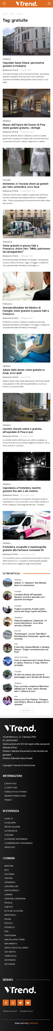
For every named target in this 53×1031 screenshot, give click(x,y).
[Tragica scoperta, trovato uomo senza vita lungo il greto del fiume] (7, 609)
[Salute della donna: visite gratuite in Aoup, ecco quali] (26, 348)
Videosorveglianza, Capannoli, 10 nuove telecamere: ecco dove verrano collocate (30, 623)
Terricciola (10, 956)
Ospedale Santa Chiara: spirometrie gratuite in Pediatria (23, 64)
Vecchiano (9, 964)
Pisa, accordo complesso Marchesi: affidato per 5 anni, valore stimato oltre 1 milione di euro (31, 688)
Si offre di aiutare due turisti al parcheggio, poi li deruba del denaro (32, 675)
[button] (49, 3)
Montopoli (10, 915)
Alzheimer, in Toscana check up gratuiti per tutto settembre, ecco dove (25, 185)
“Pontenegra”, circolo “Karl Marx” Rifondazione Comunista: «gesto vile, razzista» (32, 636)
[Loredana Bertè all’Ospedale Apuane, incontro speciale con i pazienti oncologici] (7, 595)
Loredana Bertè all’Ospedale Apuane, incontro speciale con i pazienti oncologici (29, 597)
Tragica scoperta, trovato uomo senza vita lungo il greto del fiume (30, 610)
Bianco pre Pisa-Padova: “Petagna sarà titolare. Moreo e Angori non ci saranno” (31, 702)
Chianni (8, 894)
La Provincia (10, 830)
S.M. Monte (10, 951)
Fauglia (8, 902)
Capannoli (18, 617)
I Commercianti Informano (18, 843)
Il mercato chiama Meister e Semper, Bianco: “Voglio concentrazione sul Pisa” (32, 649)
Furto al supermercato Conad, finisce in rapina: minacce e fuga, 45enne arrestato (32, 662)
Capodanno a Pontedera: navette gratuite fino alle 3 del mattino (22, 489)
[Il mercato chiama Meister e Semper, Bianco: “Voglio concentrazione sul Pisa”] (7, 648)
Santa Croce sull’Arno (16, 947)
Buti (6, 870)
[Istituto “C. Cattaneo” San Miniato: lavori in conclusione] (7, 582)
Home (5, 14)
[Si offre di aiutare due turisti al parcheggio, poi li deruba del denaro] (7, 674)
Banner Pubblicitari (15, 795)
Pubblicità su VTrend (15, 791)
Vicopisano (10, 960)
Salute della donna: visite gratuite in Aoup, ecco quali (24, 371)
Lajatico (8, 906)
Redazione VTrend (10, 70)
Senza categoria (21, 657)
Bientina (8, 866)
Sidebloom (33, 1023)
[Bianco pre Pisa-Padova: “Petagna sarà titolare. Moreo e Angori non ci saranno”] (7, 700)
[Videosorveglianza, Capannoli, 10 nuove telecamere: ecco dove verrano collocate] (7, 621)
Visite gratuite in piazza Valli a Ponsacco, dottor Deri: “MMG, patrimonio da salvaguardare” (26, 248)
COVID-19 (8, 818)
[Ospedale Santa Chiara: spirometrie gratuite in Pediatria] (26, 41)
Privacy (8, 800)
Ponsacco (7, 242)
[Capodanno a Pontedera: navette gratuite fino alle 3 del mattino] (26, 466)
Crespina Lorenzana (15, 898)
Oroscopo (9, 847)
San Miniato (10, 943)
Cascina (8, 878)
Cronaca (7, 59)
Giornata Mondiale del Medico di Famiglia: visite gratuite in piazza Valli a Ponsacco (26, 310)
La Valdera (10, 822)
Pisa (15, 644)
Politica (17, 631)
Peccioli (8, 923)
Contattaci (10, 783)
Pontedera (10, 935)
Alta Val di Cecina (13, 911)
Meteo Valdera (12, 826)
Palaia (7, 919)
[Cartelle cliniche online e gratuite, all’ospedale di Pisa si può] (26, 407)
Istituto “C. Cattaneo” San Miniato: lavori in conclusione (30, 584)
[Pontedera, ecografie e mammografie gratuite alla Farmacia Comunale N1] (26, 525)
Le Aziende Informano (16, 839)
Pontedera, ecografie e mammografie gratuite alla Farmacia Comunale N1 (24, 548)
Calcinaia (9, 874)
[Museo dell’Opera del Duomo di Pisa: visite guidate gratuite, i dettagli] (26, 103)
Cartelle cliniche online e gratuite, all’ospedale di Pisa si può (22, 430)
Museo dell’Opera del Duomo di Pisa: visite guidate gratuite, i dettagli (24, 126)
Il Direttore (10, 787)
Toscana (7, 180)
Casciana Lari (11, 886)
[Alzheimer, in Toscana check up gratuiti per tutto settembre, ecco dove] (26, 162)
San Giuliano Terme (14, 939)
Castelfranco (11, 890)
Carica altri (25, 710)
